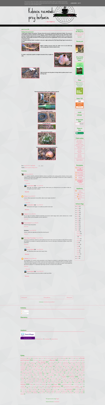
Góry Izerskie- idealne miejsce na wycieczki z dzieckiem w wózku (79, 142)
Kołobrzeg (22, 363)
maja (78, 246)
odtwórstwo (53, 379)
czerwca (78, 244)
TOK (28, 366)
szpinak (39, 387)
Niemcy (46, 363)
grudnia (78, 231)
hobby (66, 373)
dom (57, 370)
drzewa (68, 370)
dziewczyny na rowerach (27, 372)
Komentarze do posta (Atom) (49, 302)
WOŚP (70, 366)
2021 (78, 216)
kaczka (65, 375)
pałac (49, 381)
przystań (81, 382)
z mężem (23, 391)
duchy (72, 370)
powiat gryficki (52, 382)
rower (59, 25)
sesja (27, 386)
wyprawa (77, 389)
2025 (78, 208)
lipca (78, 242)
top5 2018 (62, 387)
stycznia (78, 254)
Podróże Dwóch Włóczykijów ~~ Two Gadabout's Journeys (80, 181)
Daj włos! (72, 358)
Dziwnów (41, 360)
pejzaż (53, 381)
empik (44, 372)
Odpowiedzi (28, 183)
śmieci (36, 167)
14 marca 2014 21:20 (39, 185)
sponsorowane (65, 25)
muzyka (32, 379)
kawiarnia (22, 376)
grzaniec (36, 373)
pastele (45, 381)
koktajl (34, 376)
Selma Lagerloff (46, 365)
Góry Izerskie (41, 362)
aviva (41, 367)
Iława (61, 362)
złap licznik (41, 392)
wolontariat (41, 389)
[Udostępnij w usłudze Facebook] (41, 165)
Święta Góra (57, 392)
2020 (78, 218)
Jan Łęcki (80, 177)
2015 (78, 228)
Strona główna (47, 297)
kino (30, 376)
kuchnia (43, 25)
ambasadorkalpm (35, 367)
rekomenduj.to (37, 384)
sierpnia (78, 240)
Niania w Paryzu (80, 172)
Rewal (26, 365)
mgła (69, 378)
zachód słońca (33, 391)
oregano (62, 379)
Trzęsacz (61, 366)
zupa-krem (29, 392)
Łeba (49, 392)
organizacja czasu (68, 379)
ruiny (82, 384)
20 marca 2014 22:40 (32, 258)
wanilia (83, 387)
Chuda (80, 194)
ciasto (73, 369)
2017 (78, 224)
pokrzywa (22, 382)
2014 (78, 230)
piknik (64, 381)
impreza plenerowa (81, 373)
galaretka (22, 373)
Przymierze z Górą (78, 363)
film (62, 372)
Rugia (38, 365)
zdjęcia (53, 391)
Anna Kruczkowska (30, 185)
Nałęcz (37, 363)
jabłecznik (29, 375)
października (79, 235)
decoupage (53, 370)
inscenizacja (24, 375)
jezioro (61, 375)
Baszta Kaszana (23, 358)
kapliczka (72, 375)
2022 (78, 214)
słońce (47, 387)
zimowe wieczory (77, 391)
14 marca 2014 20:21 (29, 174)
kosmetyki (48, 376)
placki (67, 381)
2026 (78, 206)
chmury (55, 369)
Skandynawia (52, 365)
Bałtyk (29, 358)
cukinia (26, 370)
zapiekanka (48, 391)
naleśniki (40, 379)
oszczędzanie (74, 379)
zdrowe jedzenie (58, 391)
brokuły (28, 369)
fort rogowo (81, 372)
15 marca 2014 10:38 (32, 230)
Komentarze (24, 313)
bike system (63, 367)
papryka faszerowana (29, 381)
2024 (78, 210)
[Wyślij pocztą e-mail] (38, 165)
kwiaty (22, 378)
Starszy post (69, 297)
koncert (38, 376)
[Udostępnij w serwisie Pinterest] (42, 165)
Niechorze (42, 363)
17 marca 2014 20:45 (39, 249)
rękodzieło (23, 386)
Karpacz (78, 362)
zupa (82, 391)
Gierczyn (52, 360)
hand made (62, 373)
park (35, 381)
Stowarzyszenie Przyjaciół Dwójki (68, 365)
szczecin (34, 387)
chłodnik (64, 369)
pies (60, 381)
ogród (58, 379)
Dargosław (77, 358)
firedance (71, 372)
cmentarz (78, 369)
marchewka (59, 378)
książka (64, 377)
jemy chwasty (51, 375)
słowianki (43, 387)
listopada (78, 233)
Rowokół (34, 365)
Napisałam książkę (80, 44)
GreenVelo (70, 360)
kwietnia (78, 248)
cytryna (34, 370)
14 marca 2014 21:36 (31, 214)
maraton (45, 378)
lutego (78, 252)
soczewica (40, 386)
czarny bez (39, 370)
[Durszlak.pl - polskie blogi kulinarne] (54, 339)
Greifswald (75, 360)
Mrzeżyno (33, 363)
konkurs (42, 377)
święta (81, 392)
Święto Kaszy (63, 392)
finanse (67, 372)
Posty (23, 311)
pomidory (44, 382)
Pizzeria (55, 363)
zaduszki (39, 391)
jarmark (40, 375)
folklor (77, 372)
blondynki (75, 367)
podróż (48, 25)
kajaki (69, 375)
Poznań (72, 363)
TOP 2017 (33, 366)
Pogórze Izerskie (66, 363)
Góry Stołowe (51, 362)
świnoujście (77, 392)
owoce (79, 379)
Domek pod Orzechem (35, 25)
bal (47, 367)
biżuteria (67, 367)
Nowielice (51, 363)
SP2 (41, 365)
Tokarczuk (44, 366)
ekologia (33, 167)
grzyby (40, 373)
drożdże (64, 370)
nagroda (36, 379)
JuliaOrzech (26, 258)
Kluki (82, 362)
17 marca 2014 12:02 (39, 238)
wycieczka (69, 389)
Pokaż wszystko (81, 184)
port (48, 382)
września (78, 238)
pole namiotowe (29, 382)
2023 (78, 212)
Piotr (80, 199)
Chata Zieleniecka (48, 358)
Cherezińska (55, 358)
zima (70, 391)
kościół (56, 376)
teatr (54, 387)
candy (44, 369)
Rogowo (30, 365)
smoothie (35, 386)
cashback (47, 369)
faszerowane (53, 372)
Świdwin (52, 392)
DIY (68, 358)
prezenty (64, 382)
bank (50, 367)
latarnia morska (30, 378)
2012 (78, 258)
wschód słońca (48, 389)
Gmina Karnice (60, 360)
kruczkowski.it (56, 401)
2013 (78, 256)
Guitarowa (80, 196)
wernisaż (27, 389)
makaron (40, 378)
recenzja (53, 25)
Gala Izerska (47, 360)
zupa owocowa (23, 392)
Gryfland (23, 362)
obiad (49, 379)
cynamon (30, 370)
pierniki (56, 381)
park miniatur (40, 381)
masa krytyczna (64, 378)
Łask (46, 392)
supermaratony (23, 387)
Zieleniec (79, 366)
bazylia (53, 367)
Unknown (26, 196)
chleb (52, 369)
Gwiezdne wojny (33, 362)
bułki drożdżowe (38, 369)
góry (45, 373)
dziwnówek (35, 372)
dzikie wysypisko (28, 167)
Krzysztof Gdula (80, 175)
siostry (31, 386)
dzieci (79, 370)
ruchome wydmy (77, 384)
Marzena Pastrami (27, 222)
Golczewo (66, 360)
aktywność (29, 367)
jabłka (33, 375)
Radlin (23, 365)
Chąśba (64, 358)
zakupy (43, 391)
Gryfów (27, 362)
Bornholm (42, 358)
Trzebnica (56, 366)
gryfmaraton (31, 373)
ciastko (69, 369)
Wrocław (74, 366)
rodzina (49, 384)
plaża (71, 381)
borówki (79, 367)
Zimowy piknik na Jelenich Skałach (79, 160)
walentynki (79, 387)
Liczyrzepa (28, 363)
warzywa (23, 389)
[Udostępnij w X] (40, 165)
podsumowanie (80, 381)
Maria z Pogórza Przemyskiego (30, 238)
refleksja (31, 384)
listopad (36, 378)
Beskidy (34, 358)
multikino (23, 379)
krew (59, 376)
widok (31, 389)
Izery (56, 362)
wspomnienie (61, 389)
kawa (82, 375)
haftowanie (50, 373)
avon (44, 367)
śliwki (68, 392)
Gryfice (83, 360)
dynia (76, 370)
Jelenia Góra (65, 362)
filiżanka (58, 372)
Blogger (57, 398)
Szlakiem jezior (77, 365)
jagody (37, 375)
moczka (72, 378)
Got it (79, 3)
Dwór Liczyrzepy (36, 360)
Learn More (74, 3)
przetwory (76, 382)
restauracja (44, 384)
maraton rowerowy (52, 378)
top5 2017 (57, 387)
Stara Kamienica (58, 365)
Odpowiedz (26, 180)
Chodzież (59, 358)
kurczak (83, 376)
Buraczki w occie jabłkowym (80, 147)
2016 (78, 226)
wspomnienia (55, 389)
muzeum (27, 379)
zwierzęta (72, 25)
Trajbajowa (26, 214)
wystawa (82, 389)
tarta (51, 387)
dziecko (83, 370)
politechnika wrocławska (37, 382)
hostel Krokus (71, 373)
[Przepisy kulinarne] (79, 94)
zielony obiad (64, 391)
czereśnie (48, 370)
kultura (79, 376)
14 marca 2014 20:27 (31, 196)
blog (71, 367)
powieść (58, 382)
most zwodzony (81, 378)
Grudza (79, 360)
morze (76, 378)
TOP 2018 (38, 366)
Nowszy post (24, 297)
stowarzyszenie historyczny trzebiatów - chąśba (73, 386)
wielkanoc (36, 389)
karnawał (77, 375)
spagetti (48, 386)
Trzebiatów (50, 366)
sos (44, 386)
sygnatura (30, 387)
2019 (78, 220)
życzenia (22, 394)
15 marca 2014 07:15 (34, 222)
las (25, 378)
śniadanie (72, 392)
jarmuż (45, 375)
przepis (70, 382)
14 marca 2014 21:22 (39, 204)
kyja (25, 174)
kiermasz (26, 376)
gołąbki (26, 373)
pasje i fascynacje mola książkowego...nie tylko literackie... (80, 169)
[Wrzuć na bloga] (39, 165)
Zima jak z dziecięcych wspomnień (79, 156)
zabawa (27, 391)
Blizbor (38, 358)
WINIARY (66, 366)
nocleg (45, 379)
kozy (53, 376)
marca (78, 250)
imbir (76, 373)
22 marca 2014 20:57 (39, 271)
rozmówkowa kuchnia (66, 384)
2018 (78, 222)
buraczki (32, 369)
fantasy (48, 372)
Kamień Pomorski (73, 362)
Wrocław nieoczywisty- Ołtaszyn (79, 151)
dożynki (60, 370)
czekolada (43, 370)
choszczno (60, 369)
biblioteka (57, 367)
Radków (83, 363)
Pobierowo (59, 363)
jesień (57, 375)
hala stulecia (56, 373)
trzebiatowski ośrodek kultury (70, 387)
